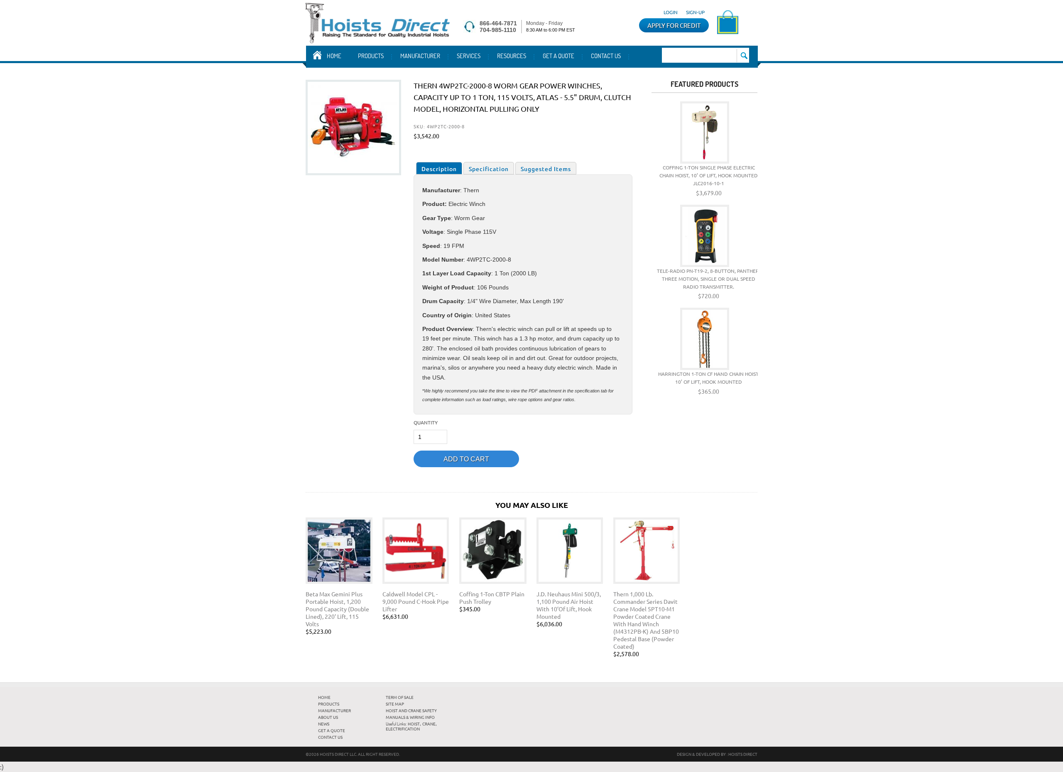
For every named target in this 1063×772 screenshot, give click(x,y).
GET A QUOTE (558, 55)
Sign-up (695, 12)
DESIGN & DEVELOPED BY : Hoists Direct (717, 754)
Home (334, 55)
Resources (511, 55)
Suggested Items (546, 168)
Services (468, 55)
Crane (429, 724)
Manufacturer (420, 55)
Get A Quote (331, 730)
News (323, 724)
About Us (328, 717)
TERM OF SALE (400, 697)
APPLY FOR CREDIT (674, 25)
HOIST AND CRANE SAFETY (411, 710)
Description (439, 168)
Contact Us (606, 55)
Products (371, 55)
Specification (489, 168)
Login (671, 12)
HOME (324, 697)
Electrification (403, 728)
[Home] (378, 40)
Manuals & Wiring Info (410, 717)
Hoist (414, 724)
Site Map (395, 704)
